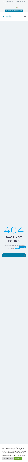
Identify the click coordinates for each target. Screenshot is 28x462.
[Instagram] (15, 6)
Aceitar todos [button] (18, 458)
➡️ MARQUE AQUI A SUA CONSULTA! (14, 10)
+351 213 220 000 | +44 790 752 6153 (15, 4)
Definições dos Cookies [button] (8, 458)
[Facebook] (13, 6)
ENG (13, 8)
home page (22, 247)
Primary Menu (25, 16)
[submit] (24, 255)
